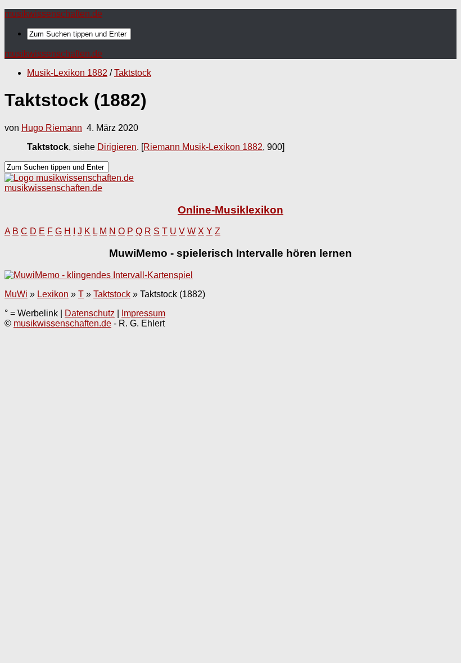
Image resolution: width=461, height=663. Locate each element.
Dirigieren (117, 147)
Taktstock (132, 73)
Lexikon (53, 294)
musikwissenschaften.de (53, 14)
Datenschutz (90, 313)
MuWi (16, 294)
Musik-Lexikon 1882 (67, 73)
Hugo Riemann (51, 128)
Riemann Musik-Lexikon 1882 (203, 147)
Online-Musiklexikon (230, 210)
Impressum (143, 313)
